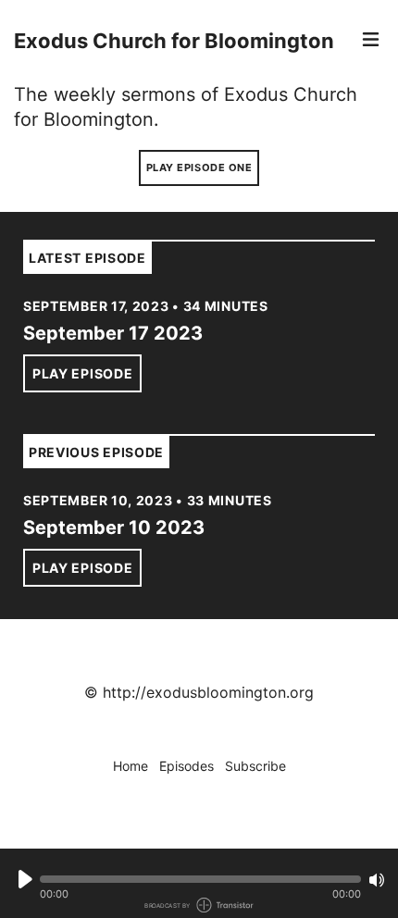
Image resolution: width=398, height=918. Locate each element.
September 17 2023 (113, 333)
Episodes (186, 766)
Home (130, 766)
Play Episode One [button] (199, 167)
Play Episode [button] (82, 373)
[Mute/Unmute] (376, 880)
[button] (200, 879)
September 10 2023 (114, 527)
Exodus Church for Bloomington (174, 41)
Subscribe (255, 766)
